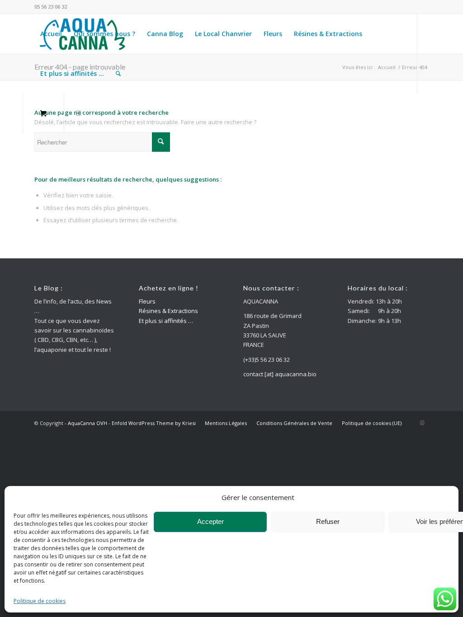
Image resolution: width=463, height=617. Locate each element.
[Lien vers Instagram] (78, 113)
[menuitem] (51, 34)
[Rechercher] (118, 73)
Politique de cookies (40, 601)
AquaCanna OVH (87, 423)
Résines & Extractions (168, 311)
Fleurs (147, 301)
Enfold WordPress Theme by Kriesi (154, 423)
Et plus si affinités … (166, 321)
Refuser (328, 521)
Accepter (210, 521)
